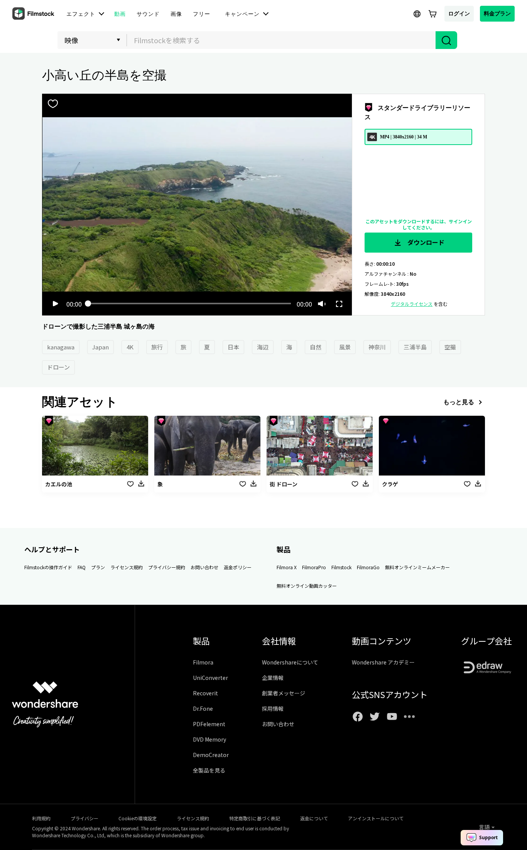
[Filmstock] (34, 13)
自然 (315, 347)
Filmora (203, 662)
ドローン (58, 367)
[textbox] (281, 40)
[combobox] (281, 40)
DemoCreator (211, 755)
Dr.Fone (203, 708)
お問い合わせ (204, 567)
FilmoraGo (368, 567)
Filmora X (287, 567)
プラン (98, 567)
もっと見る (458, 402)
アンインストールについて (376, 818)
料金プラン (497, 13)
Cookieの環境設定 (137, 818)
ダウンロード (425, 242)
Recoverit (205, 693)
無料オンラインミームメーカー (417, 567)
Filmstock (341, 567)
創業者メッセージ (283, 693)
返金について (314, 818)
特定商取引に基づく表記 (254, 818)
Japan (100, 347)
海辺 (263, 347)
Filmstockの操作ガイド (48, 567)
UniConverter (210, 677)
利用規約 (41, 818)
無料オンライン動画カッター (307, 585)
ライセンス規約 (126, 567)
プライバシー (84, 818)
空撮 (450, 347)
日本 (233, 347)
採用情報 (273, 708)
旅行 (157, 347)
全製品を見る (209, 770)
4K (130, 347)
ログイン (459, 13)
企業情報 (273, 677)
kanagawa (60, 347)
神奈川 (377, 347)
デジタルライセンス (411, 303)
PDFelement (209, 724)
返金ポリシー (238, 567)
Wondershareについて (290, 662)
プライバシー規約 (166, 567)
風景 (345, 347)
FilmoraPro (314, 567)
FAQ (82, 567)
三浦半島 (415, 347)
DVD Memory (209, 739)
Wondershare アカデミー (383, 662)
